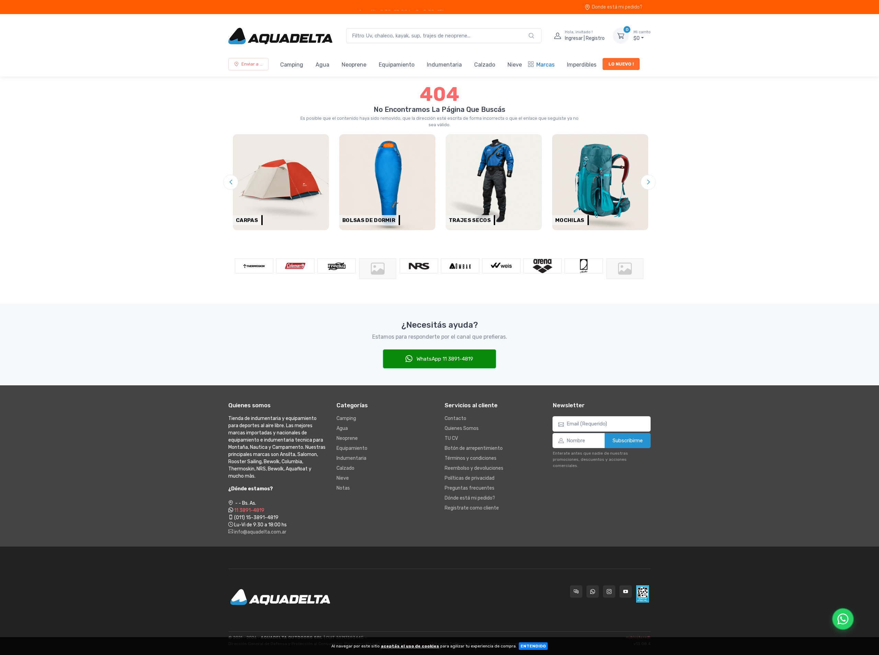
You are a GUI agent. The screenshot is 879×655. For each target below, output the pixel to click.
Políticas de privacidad (469, 478)
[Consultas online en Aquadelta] (576, 591)
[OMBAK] (419, 266)
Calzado (484, 64)
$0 (642, 35)
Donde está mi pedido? (617, 7)
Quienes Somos (462, 428)
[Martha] (542, 266)
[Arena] (501, 266)
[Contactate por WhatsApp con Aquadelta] (592, 591)
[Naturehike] (336, 268)
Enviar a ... (252, 64)
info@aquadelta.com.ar (259, 532)
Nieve (514, 64)
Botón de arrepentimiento (474, 448)
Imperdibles (581, 64)
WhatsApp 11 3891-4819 (444, 359)
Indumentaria (444, 64)
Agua (322, 64)
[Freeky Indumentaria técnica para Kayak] (295, 266)
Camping (291, 64)
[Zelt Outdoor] (583, 268)
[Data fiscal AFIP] (643, 594)
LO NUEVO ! (621, 64)
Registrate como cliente (472, 508)
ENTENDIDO (533, 646)
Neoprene (354, 64)
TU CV (451, 438)
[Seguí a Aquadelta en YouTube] (625, 591)
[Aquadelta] (280, 35)
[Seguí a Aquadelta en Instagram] (609, 591)
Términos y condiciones (470, 458)
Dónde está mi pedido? (470, 498)
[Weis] (460, 266)
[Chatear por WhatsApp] (843, 619)
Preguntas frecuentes (469, 488)
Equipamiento (396, 64)
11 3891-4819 (249, 510)
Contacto (455, 418)
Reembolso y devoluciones (474, 468)
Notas (343, 488)
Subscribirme (628, 440)
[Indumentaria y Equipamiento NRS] (377, 266)
